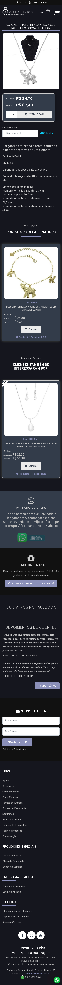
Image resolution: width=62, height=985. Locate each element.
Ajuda (5, 780)
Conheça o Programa (13, 886)
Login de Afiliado (11, 892)
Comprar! (34, 328)
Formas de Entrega (12, 803)
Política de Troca (11, 819)
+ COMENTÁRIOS (47, 686)
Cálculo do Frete (10, 127)
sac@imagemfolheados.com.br (34, 973)
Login (22, 2)
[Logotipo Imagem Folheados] (17, 11)
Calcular (48, 133)
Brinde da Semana (12, 867)
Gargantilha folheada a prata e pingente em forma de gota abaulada (31, 445)
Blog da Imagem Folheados (17, 911)
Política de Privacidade (14, 749)
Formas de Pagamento (14, 808)
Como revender (10, 791)
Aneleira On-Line (11, 922)
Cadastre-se (39, 2)
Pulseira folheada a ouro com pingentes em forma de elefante (31, 308)
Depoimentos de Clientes (16, 916)
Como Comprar (10, 797)
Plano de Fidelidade (13, 861)
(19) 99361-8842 (33, 977)
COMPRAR (40, 113)
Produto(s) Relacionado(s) (32, 337)
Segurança (8, 814)
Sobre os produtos (12, 831)
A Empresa (8, 786)
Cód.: (31, 302)
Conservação (9, 836)
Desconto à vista (11, 855)
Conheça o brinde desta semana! (32, 583)
